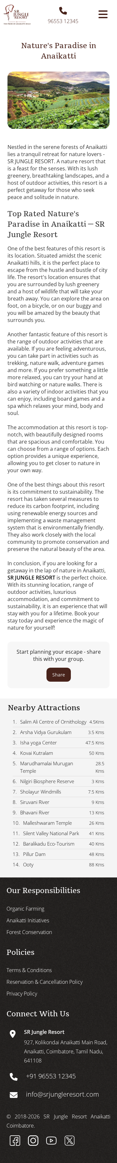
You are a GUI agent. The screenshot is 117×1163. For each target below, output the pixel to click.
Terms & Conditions (29, 970)
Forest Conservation (29, 932)
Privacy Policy (21, 993)
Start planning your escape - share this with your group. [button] (59, 663)
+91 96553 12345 (51, 1076)
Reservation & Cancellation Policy (44, 981)
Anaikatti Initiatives (27, 920)
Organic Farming (25, 908)
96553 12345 (63, 21)
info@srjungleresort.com (62, 1094)
